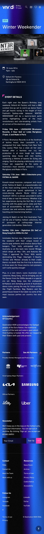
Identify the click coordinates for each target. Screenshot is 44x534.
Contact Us (6, 469)
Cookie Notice (29, 482)
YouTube (27, 506)
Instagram (6, 497)
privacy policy (8, 434)
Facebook (5, 506)
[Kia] (10, 384)
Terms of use (7, 517)
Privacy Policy (29, 478)
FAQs (4, 465)
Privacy (5, 520)
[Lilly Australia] (10, 403)
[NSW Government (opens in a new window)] (8, 366)
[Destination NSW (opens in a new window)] (22, 366)
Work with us (7, 478)
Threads (5, 502)
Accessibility (28, 486)
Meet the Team (7, 473)
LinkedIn (27, 497)
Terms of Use (29, 473)
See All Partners (30, 353)
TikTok (26, 502)
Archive (26, 469)
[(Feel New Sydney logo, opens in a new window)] (36, 366)
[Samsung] (30, 384)
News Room (28, 465)
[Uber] (30, 403)
